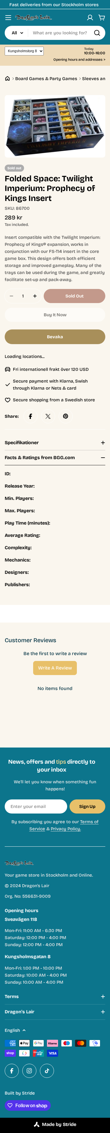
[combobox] (55, 33)
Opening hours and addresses (79, 60)
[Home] (7, 78)
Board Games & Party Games (46, 78)
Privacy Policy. (66, 828)
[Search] (97, 32)
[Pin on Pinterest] (66, 416)
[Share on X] (48, 416)
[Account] (90, 17)
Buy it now (55, 314)
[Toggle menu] (8, 17)
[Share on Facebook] (30, 416)
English (12, 1030)
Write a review (55, 668)
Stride (28, 1093)
